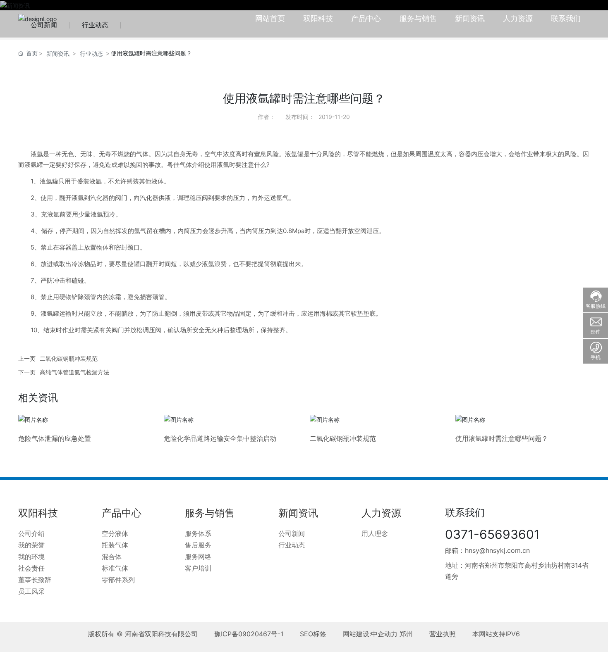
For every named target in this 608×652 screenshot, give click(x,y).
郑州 (406, 634)
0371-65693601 (492, 534)
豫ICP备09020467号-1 (248, 634)
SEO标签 (313, 634)
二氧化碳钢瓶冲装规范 (69, 358)
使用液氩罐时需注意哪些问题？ (501, 438)
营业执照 (442, 634)
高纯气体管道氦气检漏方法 (74, 372)
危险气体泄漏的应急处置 (54, 438)
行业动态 (91, 53)
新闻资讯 (57, 53)
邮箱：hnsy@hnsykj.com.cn (487, 550)
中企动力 (384, 634)
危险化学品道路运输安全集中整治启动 (220, 438)
